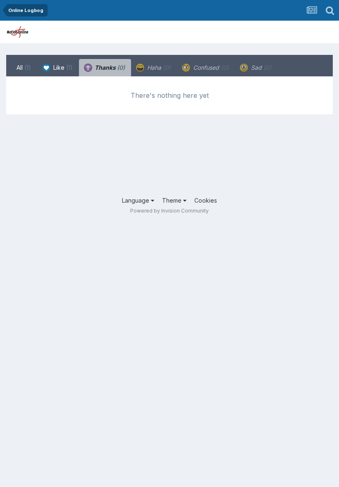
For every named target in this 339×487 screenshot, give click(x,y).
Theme (172, 200)
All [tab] (24, 67)
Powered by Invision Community (169, 211)
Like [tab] (62, 67)
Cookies (205, 200)
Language (136, 200)
